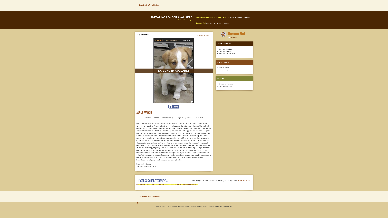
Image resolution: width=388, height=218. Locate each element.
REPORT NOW (244, 180)
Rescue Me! (201, 23)
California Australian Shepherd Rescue (212, 17)
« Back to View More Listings (149, 5)
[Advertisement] (216, 5)
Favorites (234, 37)
